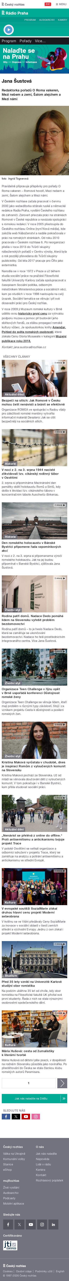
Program (30, 20)
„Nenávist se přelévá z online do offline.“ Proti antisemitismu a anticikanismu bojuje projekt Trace (33, 839)
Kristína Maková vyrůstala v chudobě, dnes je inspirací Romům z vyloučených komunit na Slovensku (33, 766)
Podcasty (9, 1198)
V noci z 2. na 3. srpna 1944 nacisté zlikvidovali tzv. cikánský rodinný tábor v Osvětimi (30, 473)
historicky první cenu (32, 313)
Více (40, 41)
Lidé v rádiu (43, 1164)
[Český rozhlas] (13, 4)
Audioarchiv (46, 20)
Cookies (8, 1271)
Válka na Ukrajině (14, 1153)
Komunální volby (14, 1159)
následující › (62, 1083)
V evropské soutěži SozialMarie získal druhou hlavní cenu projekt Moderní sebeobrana (29, 912)
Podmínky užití (44, 1271)
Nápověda (42, 1159)
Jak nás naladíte (46, 1153)
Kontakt (41, 1175)
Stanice (8, 1164)
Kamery (62, 20)
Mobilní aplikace (13, 1203)
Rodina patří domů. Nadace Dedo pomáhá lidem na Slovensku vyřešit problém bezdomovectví (32, 620)
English (60, 1271)
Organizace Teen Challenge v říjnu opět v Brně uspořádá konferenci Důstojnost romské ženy (31, 693)
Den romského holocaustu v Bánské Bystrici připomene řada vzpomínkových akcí (31, 546)
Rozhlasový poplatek (49, 1180)
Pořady (25, 41)
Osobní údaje (24, 1271)
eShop (7, 1169)
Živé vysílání (11, 1187)
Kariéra (40, 1169)
